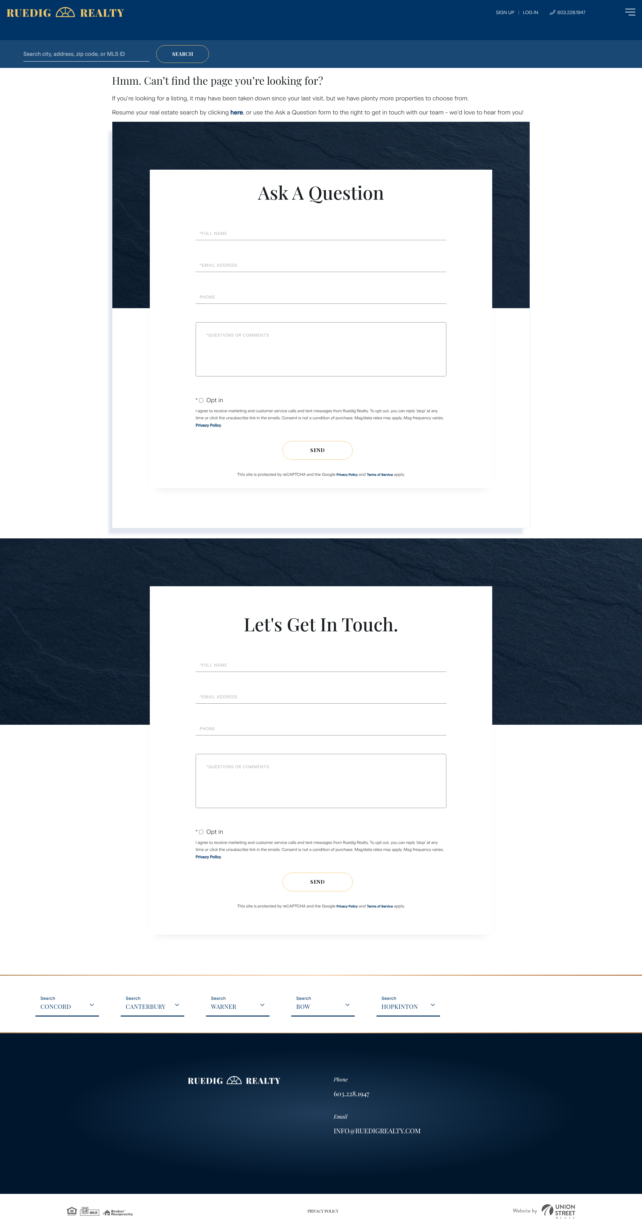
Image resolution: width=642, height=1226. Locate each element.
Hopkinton (400, 1006)
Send (317, 450)
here (236, 112)
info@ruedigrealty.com (377, 1130)
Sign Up (505, 12)
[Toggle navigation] (616, 12)
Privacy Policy (208, 425)
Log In (530, 12)
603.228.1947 (570, 12)
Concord (55, 1006)
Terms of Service (380, 474)
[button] (182, 54)
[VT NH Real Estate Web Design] (544, 1211)
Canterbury (146, 1006)
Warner (223, 1006)
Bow (303, 1006)
